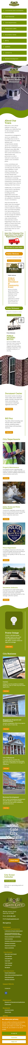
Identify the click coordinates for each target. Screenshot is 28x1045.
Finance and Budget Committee (12, 936)
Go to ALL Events (10, 881)
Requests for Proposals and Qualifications (15, 1002)
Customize (14, 1037)
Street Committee (9, 947)
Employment (8, 1004)
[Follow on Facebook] (6, 993)
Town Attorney (8, 965)
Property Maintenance (10, 972)
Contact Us (7, 988)
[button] (22, 284)
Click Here (9, 409)
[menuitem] (14, 11)
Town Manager (8, 956)
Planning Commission (10, 943)
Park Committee (9, 939)
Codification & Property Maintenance (14, 931)
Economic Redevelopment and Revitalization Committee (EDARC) (13, 934)
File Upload (7, 967)
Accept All (14, 1033)
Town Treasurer (8, 963)
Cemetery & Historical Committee (13, 941)
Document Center (9, 1010)
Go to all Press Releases (14, 315)
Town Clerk (7, 960)
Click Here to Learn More (14, 247)
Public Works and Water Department (13, 975)
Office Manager (8, 958)
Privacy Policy (8, 1012)
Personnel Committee (10, 945)
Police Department (9, 977)
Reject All (14, 1041)
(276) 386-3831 (11, 916)
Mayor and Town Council (10, 954)
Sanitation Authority (10, 979)
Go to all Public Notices (14, 260)
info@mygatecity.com (12, 919)
